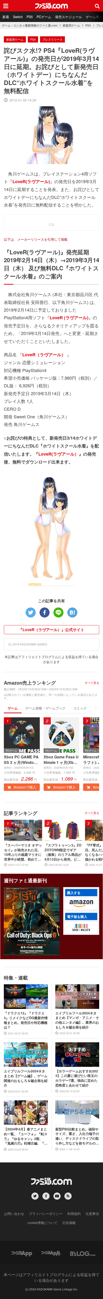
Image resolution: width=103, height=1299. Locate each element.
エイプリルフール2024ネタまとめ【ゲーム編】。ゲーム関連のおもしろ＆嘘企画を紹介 (25, 1078)
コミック (80, 708)
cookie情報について (42, 1222)
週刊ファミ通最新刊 (25, 880)
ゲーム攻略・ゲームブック (45, 708)
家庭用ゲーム (71, 25)
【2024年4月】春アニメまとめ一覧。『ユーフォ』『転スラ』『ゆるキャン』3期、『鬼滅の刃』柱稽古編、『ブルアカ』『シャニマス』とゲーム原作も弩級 (25, 1136)
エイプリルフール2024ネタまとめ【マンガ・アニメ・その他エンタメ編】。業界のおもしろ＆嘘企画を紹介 (77, 1020)
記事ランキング (20, 812)
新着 (5, 16)
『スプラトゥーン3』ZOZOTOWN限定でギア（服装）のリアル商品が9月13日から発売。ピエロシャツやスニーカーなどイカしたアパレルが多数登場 (63, 852)
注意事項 (92, 1213)
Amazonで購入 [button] (24, 787)
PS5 (30, 16)
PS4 (88, 25)
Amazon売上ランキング (30, 682)
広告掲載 (69, 1222)
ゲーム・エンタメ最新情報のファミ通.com (29, 25)
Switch (18, 16)
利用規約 (74, 1213)
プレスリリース (52, 39)
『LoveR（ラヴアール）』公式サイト (51, 629)
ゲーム (13, 708)
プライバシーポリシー (46, 1213)
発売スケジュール (68, 16)
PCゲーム (44, 16)
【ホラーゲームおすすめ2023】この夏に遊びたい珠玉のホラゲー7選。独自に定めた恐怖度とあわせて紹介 (76, 1078)
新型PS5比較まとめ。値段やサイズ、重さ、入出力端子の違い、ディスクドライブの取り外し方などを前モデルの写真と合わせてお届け (77, 1136)
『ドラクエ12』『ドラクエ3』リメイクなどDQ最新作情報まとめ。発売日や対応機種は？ (26, 1020)
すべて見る (92, 682)
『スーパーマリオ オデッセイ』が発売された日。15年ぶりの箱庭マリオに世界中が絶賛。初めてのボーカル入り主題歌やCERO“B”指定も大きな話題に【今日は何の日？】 (23, 852)
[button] (81, 903)
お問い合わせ (14, 1213)
